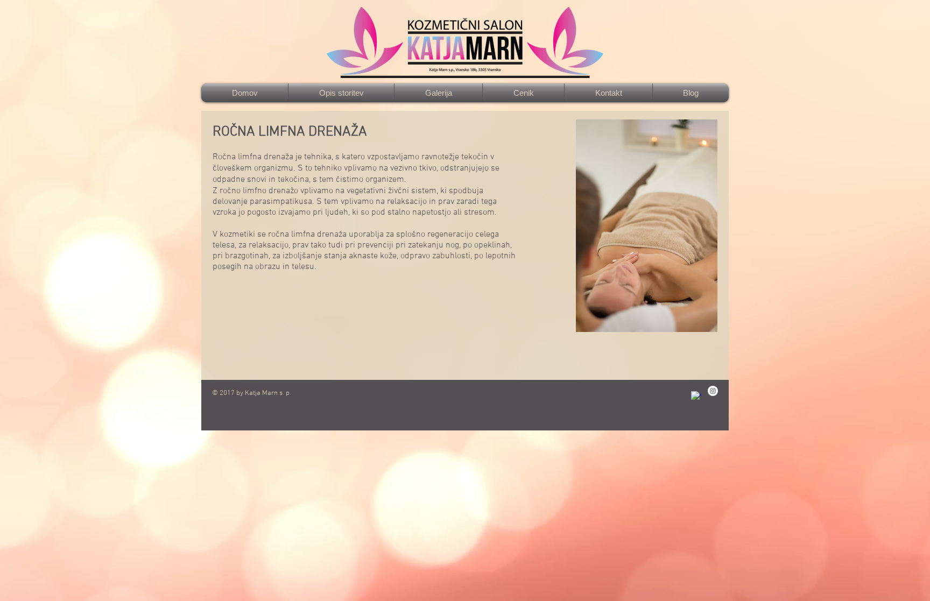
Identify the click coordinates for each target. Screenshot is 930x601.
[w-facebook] (696, 396)
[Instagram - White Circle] (713, 391)
